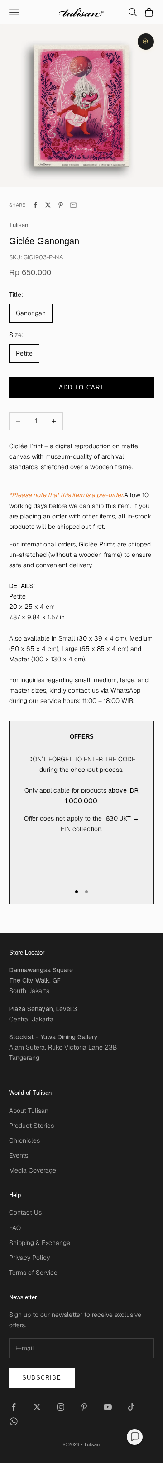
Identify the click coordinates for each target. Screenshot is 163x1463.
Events (18, 1155)
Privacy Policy (29, 1258)
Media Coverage (32, 1170)
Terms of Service (33, 1272)
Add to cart (82, 387)
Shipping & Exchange (39, 1243)
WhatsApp (125, 690)
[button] (135, 1437)
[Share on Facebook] (35, 205)
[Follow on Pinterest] (84, 1406)
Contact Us (25, 1212)
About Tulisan (28, 1111)
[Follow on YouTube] (107, 1406)
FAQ (15, 1228)
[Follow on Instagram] (60, 1406)
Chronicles (24, 1140)
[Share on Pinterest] (60, 205)
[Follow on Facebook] (13, 1406)
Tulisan (18, 225)
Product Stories (31, 1125)
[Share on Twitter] (48, 205)
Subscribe (42, 1377)
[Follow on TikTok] (131, 1406)
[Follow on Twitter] (37, 1406)
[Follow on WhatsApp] (13, 1421)
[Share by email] (73, 205)
